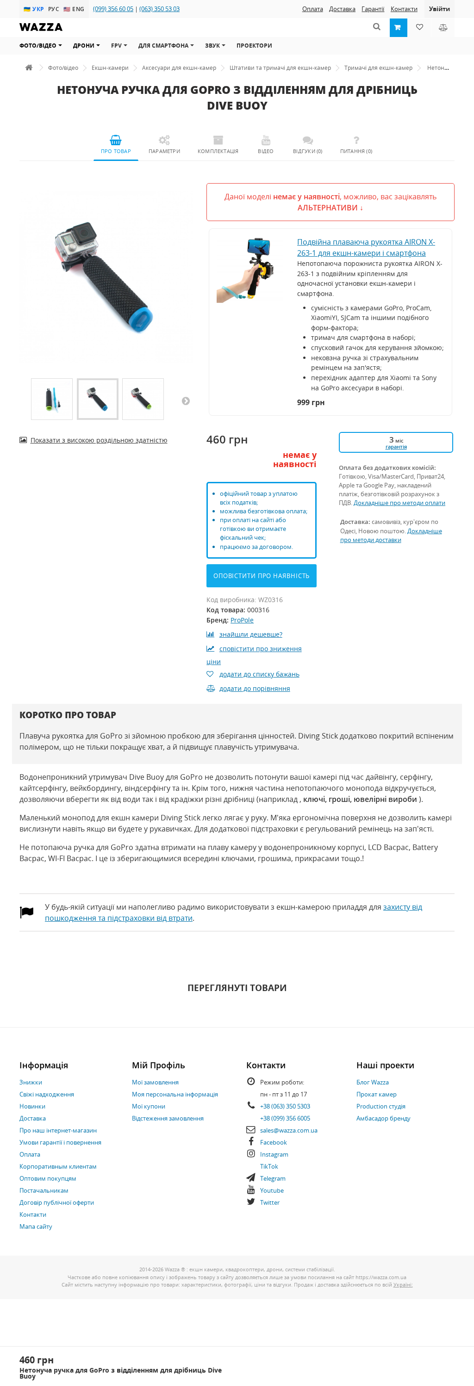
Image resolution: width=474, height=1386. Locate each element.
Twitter (270, 1202)
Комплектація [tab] (218, 151)
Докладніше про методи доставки (391, 535)
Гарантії (373, 9)
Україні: (403, 1284)
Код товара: (225, 609)
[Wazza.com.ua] (40, 33)
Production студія (380, 1106)
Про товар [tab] (116, 151)
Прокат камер (376, 1094)
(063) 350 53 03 (159, 9)
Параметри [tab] (164, 151)
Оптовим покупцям (47, 1178)
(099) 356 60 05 (113, 9)
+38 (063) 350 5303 (285, 1106)
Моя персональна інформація (175, 1094)
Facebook (273, 1142)
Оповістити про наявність (261, 576)
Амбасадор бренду (383, 1118)
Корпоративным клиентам (58, 1166)
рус (55, 8)
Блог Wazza (372, 1082)
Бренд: (217, 620)
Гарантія (396, 446)
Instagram (274, 1154)
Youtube (272, 1190)
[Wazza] (28, 68)
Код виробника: (231, 599)
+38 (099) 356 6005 (285, 1118)
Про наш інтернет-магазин (58, 1130)
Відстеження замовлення (168, 1118)
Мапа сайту (35, 1226)
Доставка (342, 9)
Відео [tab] (266, 151)
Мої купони (148, 1106)
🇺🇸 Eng (74, 8)
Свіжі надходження (46, 1094)
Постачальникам (44, 1190)
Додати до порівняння (254, 688)
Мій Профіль (158, 1065)
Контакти (404, 9)
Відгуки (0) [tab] (307, 151)
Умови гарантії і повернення (60, 1142)
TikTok (269, 1166)
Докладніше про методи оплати (399, 503)
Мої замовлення (155, 1082)
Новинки (32, 1106)
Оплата (312, 9)
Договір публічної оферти (56, 1202)
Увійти (439, 9)
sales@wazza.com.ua (289, 1130)
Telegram (273, 1178)
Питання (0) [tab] (356, 151)
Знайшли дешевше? (250, 634)
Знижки (30, 1082)
